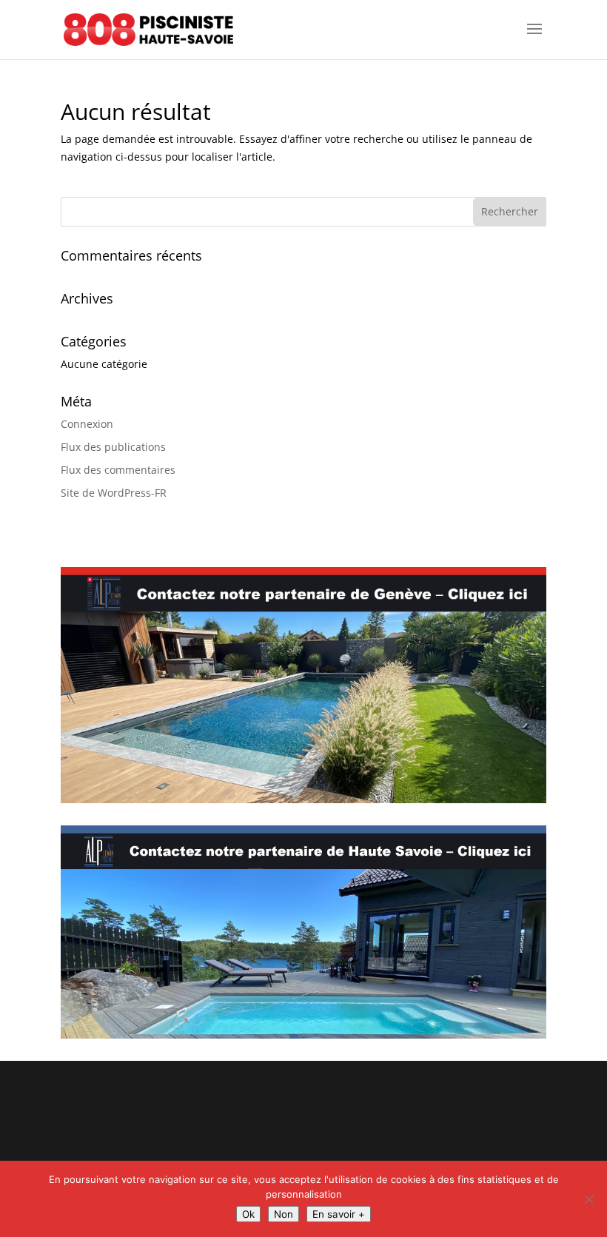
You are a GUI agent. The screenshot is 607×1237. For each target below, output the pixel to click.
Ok (248, 1214)
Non (283, 1214)
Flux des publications (113, 447)
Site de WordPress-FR (114, 493)
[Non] (588, 1199)
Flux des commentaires (118, 470)
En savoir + (338, 1214)
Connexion (87, 424)
